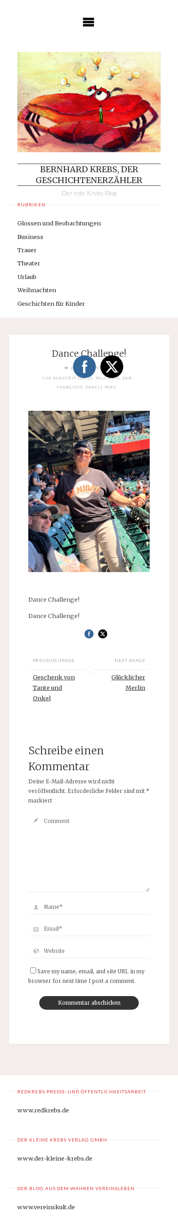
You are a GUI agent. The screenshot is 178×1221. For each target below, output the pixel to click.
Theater (28, 263)
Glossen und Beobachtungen (59, 223)
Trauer (27, 250)
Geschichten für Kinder (51, 303)
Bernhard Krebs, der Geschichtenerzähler (89, 174)
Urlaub (27, 276)
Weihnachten (36, 290)
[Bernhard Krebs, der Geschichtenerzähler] (88, 102)
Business (30, 236)
